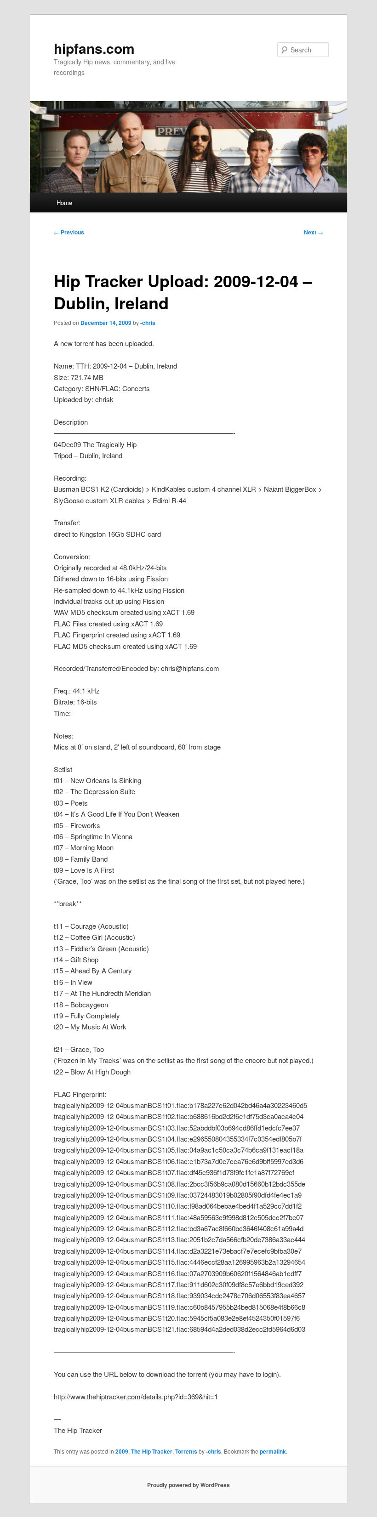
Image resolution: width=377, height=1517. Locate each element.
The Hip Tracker (151, 1451)
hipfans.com (94, 48)
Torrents (186, 1451)
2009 (121, 1451)
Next (313, 232)
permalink (273, 1451)
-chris (147, 322)
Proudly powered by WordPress (188, 1485)
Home (64, 202)
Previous (69, 232)
